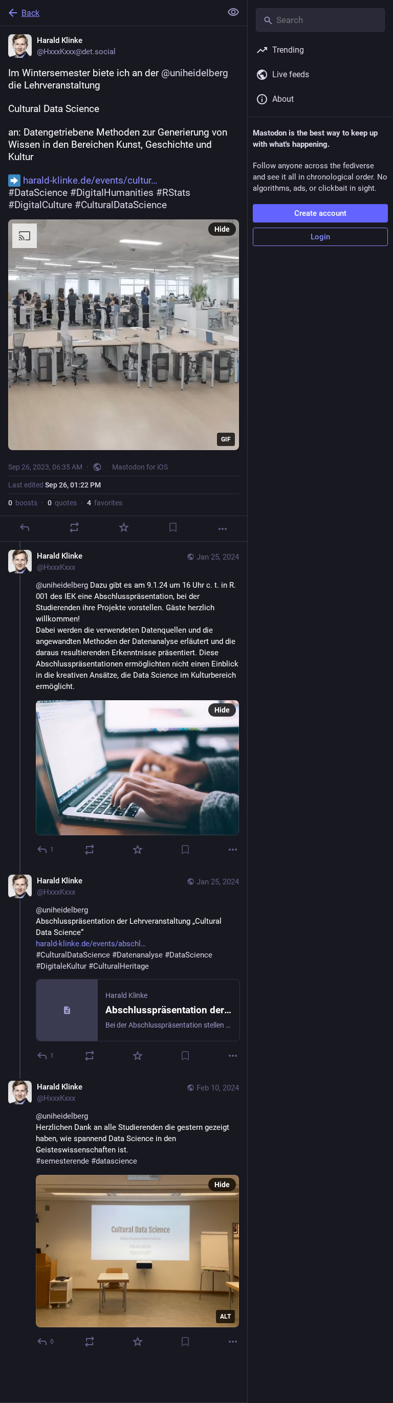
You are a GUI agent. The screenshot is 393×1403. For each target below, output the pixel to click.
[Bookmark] (173, 527)
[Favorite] (124, 527)
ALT (225, 1316)
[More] (222, 529)
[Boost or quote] (74, 527)
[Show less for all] (233, 12)
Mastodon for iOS (140, 467)
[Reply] (24, 527)
